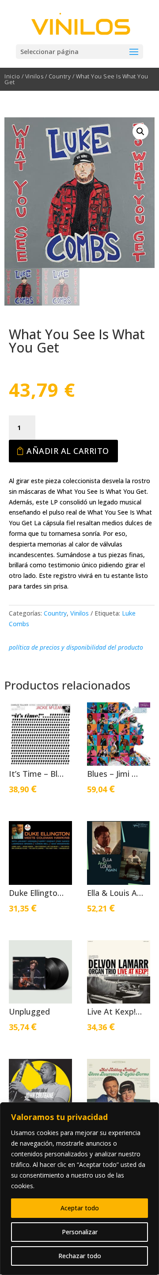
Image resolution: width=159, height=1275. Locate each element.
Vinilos (34, 76)
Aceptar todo (80, 1208)
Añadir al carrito (67, 451)
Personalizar (80, 1232)
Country (60, 76)
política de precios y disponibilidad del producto (76, 647)
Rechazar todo (79, 1256)
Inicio (12, 76)
